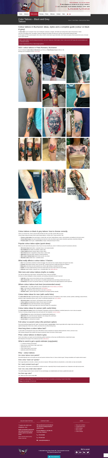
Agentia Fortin (57, 452)
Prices (31, 43)
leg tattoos (48, 289)
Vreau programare (55, 456)
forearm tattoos (53, 286)
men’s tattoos (58, 298)
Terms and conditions (80, 425)
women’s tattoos (56, 312)
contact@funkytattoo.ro (44, 440)
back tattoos (44, 288)
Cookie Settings (79, 431)
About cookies (79, 429)
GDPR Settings (79, 428)
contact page (37, 51)
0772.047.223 (85, 9)
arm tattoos (59, 286)
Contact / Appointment (24, 43)
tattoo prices (46, 338)
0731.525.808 (74, 9)
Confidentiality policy (80, 426)
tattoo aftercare (54, 269)
